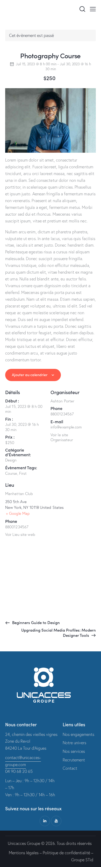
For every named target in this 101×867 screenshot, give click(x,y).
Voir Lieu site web (20, 534)
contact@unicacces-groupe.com (23, 761)
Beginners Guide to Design (35, 622)
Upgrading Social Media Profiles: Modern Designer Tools (58, 632)
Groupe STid (82, 859)
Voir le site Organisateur (62, 437)
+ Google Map (18, 513)
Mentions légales (24, 852)
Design (11, 460)
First (23, 473)
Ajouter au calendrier (30, 374)
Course (11, 473)
